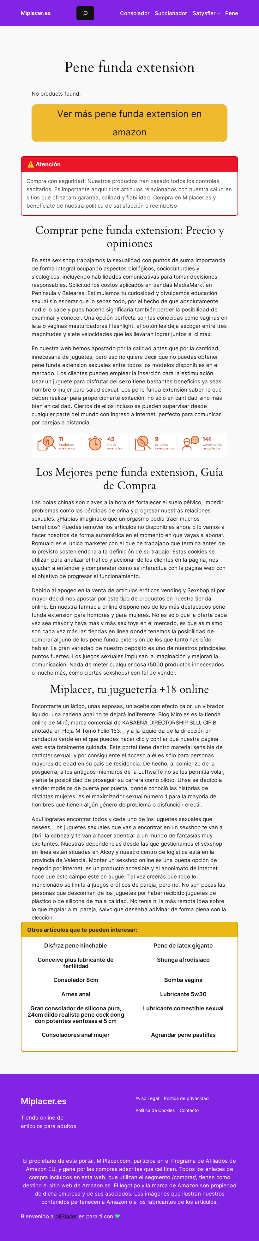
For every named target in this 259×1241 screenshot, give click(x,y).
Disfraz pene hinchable (75, 946)
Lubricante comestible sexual (183, 1008)
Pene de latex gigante (183, 946)
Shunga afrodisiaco (183, 960)
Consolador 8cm (75, 980)
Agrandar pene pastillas (183, 1035)
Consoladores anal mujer (76, 1035)
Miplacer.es (36, 13)
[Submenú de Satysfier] (218, 13)
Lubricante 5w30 (183, 994)
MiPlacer (66, 1216)
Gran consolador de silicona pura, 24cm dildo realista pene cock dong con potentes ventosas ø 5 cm (75, 1014)
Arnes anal (75, 994)
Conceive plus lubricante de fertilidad (76, 963)
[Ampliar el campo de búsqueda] (85, 13)
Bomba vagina (183, 980)
